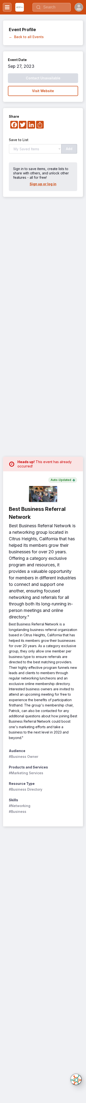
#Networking (19, 806)
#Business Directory (25, 789)
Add (69, 149)
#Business (17, 811)
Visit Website (43, 91)
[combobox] (51, 7)
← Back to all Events (26, 37)
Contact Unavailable (43, 78)
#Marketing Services (26, 773)
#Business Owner (23, 756)
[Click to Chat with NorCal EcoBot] (76, 1079)
